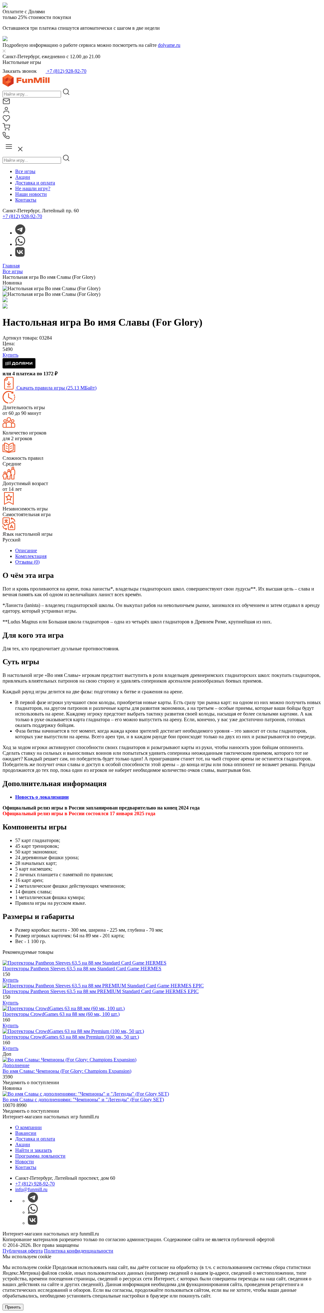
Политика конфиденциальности (78, 1251)
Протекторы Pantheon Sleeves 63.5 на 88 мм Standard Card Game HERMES (82, 968)
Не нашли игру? (32, 188)
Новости (24, 1161)
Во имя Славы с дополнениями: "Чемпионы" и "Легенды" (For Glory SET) (83, 1099)
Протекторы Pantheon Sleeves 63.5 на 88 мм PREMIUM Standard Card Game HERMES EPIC (101, 991)
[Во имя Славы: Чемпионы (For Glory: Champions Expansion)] (69, 1059)
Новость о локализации (42, 797)
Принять (13, 1307)
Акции (22, 177)
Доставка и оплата (35, 182)
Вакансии (25, 1133)
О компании (28, 1127)
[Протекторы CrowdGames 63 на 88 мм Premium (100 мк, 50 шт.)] (73, 1031)
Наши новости (31, 194)
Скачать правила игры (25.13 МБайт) (56, 388)
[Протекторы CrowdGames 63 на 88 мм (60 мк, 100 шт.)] (64, 1008)
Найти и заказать (33, 1150)
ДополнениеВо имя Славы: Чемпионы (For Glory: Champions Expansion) (67, 1068)
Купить (10, 980)
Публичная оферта (23, 1251)
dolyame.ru (169, 45)
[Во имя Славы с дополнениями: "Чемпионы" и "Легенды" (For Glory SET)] (86, 1094)
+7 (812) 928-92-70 (66, 71)
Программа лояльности (40, 1156)
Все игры (25, 171)
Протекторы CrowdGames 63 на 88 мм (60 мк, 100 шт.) (61, 1014)
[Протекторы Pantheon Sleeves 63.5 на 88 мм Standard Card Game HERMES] (84, 963)
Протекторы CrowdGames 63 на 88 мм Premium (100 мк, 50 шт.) (71, 1037)
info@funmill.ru (31, 1189)
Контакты (25, 200)
